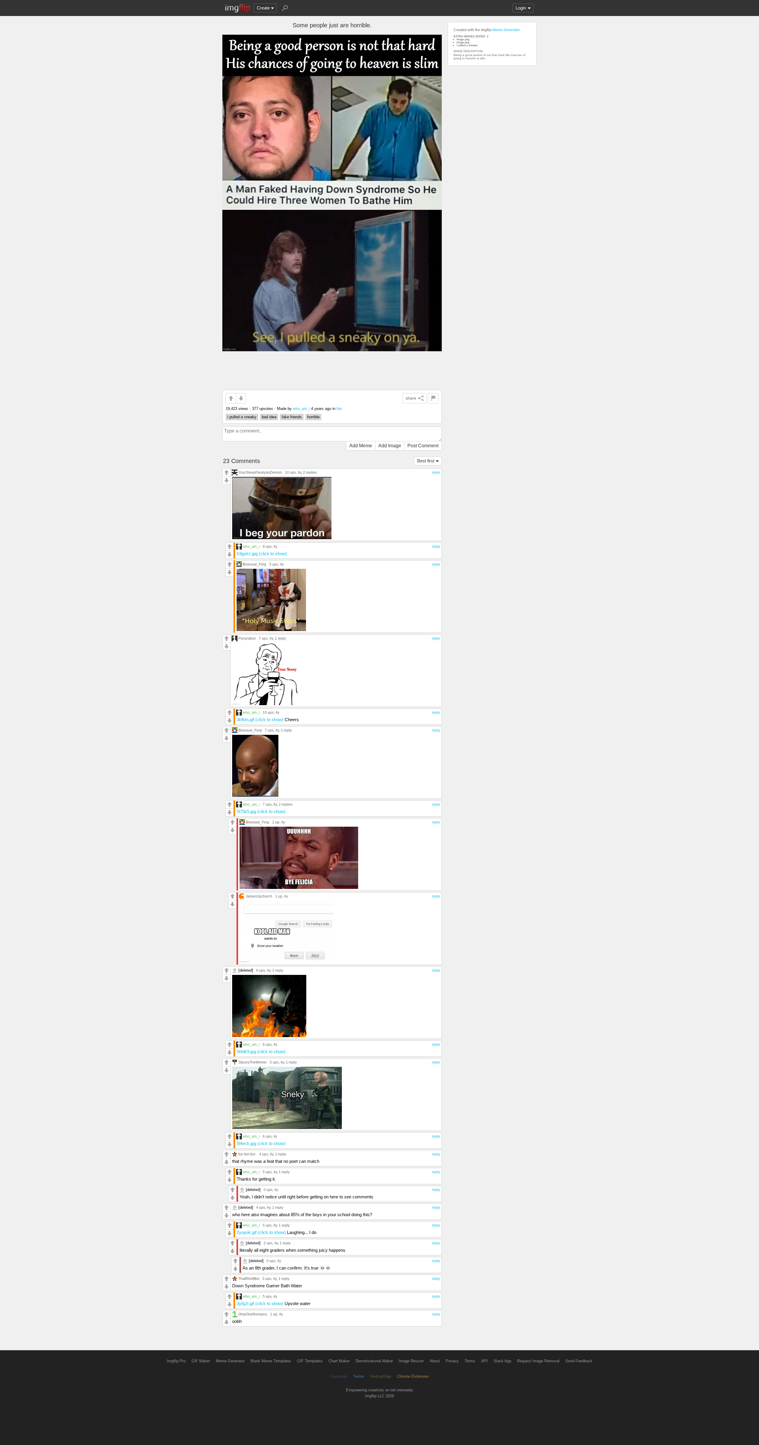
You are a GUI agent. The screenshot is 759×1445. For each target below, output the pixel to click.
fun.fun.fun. (247, 1154)
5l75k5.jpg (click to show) (261, 811)
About (435, 1361)
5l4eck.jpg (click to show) (261, 1143)
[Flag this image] (433, 398)
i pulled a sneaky (241, 417)
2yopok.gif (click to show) (261, 1232)
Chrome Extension (413, 1376)
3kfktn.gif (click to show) (260, 719)
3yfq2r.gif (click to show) (260, 1303)
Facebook (338, 1376)
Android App (380, 1376)
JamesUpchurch (259, 896)
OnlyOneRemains (252, 1314)
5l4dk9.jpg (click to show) (261, 1051)
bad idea (269, 417)
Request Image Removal (538, 1361)
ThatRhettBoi (248, 1278)
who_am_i (301, 409)
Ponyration (247, 638)
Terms (470, 1361)
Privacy (452, 1361)
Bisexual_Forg (254, 564)
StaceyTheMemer (252, 1062)
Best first (425, 460)
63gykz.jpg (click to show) (262, 553)
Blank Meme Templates (271, 1361)
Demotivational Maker (374, 1361)
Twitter (358, 1376)
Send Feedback (578, 1361)
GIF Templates (310, 1361)
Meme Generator (506, 30)
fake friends (292, 417)
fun (339, 408)
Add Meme (360, 445)
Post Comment (423, 445)
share (411, 398)
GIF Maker (201, 1361)
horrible (313, 417)
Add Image (389, 445)
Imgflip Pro (176, 1361)
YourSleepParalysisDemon (260, 472)
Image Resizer (411, 1361)
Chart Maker (339, 1361)
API (484, 1361)
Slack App (502, 1361)
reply (436, 472)
